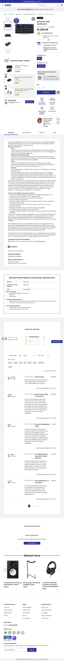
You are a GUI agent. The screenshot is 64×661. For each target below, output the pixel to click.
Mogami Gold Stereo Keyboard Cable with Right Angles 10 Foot (24, 89)
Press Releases (26, 618)
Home (5, 14)
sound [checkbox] (10, 362)
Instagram (9, 632)
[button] (61, 5)
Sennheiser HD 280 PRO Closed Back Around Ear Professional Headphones (50, 584)
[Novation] (12, 249)
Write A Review (57, 341)
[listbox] (48, 58)
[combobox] (48, 5)
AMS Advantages (27, 607)
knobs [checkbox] (34, 362)
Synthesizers (18, 14)
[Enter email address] (17, 650)
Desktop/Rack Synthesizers (30, 14)
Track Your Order (8, 610)
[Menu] (2, 5)
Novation (40, 18)
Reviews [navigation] (42, 132)
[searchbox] (13, 355)
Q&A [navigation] (54, 132)
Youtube (5, 632)
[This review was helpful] (51, 388)
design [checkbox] (15, 362)
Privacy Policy (44, 607)
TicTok (18, 632)
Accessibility (44, 612)
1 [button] (29, 506)
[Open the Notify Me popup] (40, 78)
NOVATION (20, 251)
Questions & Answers (32, 526)
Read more (28, 413)
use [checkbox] (25, 362)
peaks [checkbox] (29, 362)
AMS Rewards (26, 612)
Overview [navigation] (11, 132)
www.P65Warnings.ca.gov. (39, 241)
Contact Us (7, 607)
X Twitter (22, 632)
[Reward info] (48, 37)
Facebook (14, 632)
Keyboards (11, 14)
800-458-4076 (13, 625)
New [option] (39, 58)
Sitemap (25, 615)
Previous (5, 570)
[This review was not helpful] (54, 388)
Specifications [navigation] (26, 132)
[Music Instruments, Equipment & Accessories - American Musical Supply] (8, 5)
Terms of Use (44, 618)
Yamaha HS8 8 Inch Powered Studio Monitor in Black (12, 583)
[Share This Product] (33, 19)
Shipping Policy (7, 612)
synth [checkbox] (20, 362)
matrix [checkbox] (10, 367)
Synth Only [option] (41, 66)
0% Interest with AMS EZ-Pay (50, 43)
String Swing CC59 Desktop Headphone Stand (31, 583)
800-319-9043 (47, 124)
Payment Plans (26, 610)
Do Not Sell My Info (46, 610)
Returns (6, 615)
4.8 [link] (45, 27)
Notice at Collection (46, 615)
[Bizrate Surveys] (9, 639)
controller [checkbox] (41, 362)
